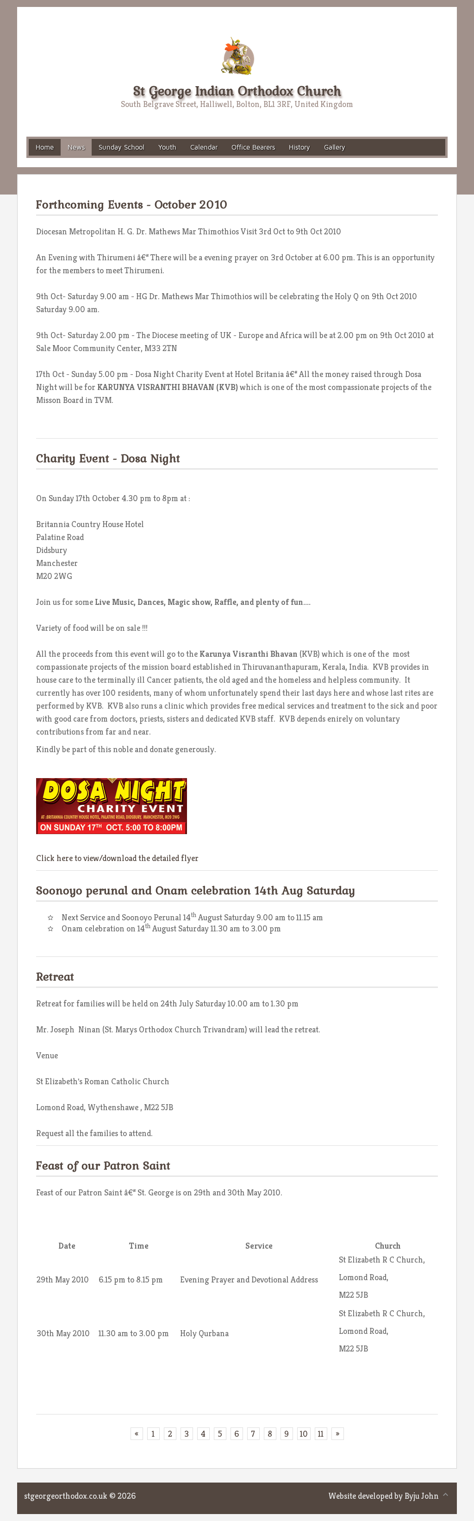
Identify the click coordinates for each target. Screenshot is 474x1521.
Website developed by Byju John (383, 1495)
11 (321, 1433)
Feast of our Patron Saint (103, 1165)
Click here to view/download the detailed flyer (117, 858)
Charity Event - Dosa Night (108, 458)
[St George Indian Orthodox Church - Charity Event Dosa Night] (111, 805)
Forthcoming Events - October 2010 (132, 204)
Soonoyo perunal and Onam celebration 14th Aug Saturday (195, 890)
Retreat (55, 976)
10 (304, 1433)
